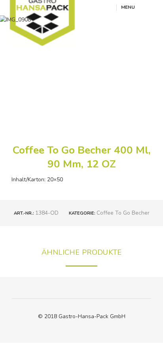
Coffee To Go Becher (123, 213)
